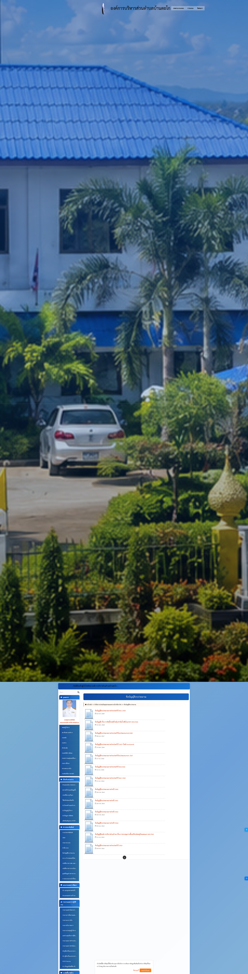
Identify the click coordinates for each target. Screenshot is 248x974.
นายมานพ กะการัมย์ (69, 720)
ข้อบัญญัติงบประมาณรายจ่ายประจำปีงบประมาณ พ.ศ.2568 (114, 733)
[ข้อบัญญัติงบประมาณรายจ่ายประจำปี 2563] (89, 849)
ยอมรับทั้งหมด (145, 970)
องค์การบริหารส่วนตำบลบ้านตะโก (139, 8)
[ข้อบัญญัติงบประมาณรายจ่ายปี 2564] (89, 826)
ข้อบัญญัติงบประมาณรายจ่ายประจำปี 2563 (108, 845)
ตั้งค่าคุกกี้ (136, 970)
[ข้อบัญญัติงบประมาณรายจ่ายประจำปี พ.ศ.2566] (89, 770)
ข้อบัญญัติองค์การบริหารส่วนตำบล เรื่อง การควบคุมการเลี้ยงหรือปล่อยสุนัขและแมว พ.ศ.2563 (124, 834)
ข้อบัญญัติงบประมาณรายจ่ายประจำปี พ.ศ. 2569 (110, 711)
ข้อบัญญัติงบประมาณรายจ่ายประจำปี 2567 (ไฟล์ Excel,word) (114, 744)
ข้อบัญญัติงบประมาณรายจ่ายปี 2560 (106, 789)
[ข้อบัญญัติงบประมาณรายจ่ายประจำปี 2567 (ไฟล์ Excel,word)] (89, 748)
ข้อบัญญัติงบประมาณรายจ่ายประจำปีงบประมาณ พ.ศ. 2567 (114, 756)
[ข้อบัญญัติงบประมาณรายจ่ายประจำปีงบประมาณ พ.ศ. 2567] (89, 759)
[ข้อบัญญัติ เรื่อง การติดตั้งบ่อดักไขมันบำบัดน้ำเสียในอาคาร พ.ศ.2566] (89, 725)
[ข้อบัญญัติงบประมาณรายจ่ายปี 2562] (89, 815)
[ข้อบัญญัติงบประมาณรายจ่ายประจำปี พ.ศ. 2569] (89, 714)
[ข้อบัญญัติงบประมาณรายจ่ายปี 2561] (89, 804)
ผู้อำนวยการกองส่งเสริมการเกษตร (69, 722)
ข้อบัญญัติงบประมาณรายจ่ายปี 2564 (106, 823)
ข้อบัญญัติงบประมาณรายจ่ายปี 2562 (106, 812)
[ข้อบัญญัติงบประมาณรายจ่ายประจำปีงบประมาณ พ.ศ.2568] (89, 737)
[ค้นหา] (78, 692)
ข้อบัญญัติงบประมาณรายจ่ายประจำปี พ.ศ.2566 (110, 767)
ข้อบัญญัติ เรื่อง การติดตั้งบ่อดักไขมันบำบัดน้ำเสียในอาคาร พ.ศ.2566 (116, 722)
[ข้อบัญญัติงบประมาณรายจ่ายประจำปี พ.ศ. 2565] (89, 782)
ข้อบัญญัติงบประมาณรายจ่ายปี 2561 (106, 800)
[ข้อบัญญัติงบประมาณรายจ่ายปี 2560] (89, 793)
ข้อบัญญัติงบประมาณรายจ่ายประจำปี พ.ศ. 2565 (110, 778)
